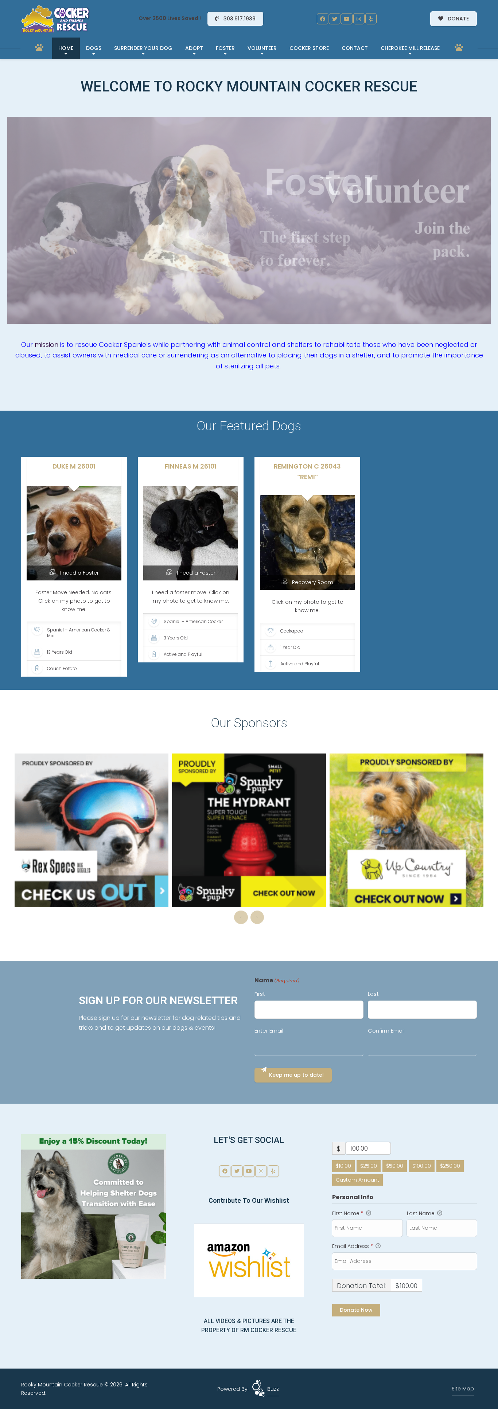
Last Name (421, 1213)
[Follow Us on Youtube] (347, 19)
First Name (347, 1213)
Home (65, 48)
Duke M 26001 (74, 466)
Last (373, 994)
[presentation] (241, 917)
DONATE (457, 18)
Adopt (194, 48)
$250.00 (450, 1166)
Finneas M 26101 (191, 466)
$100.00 (421, 1166)
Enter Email (268, 1030)
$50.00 (394, 1166)
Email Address (352, 1246)
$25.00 (368, 1166)
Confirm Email (386, 1030)
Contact (355, 48)
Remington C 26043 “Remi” (307, 471)
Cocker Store (309, 48)
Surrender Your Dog (143, 48)
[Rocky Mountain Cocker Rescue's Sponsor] (93, 1206)
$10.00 (343, 1166)
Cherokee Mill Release (410, 48)
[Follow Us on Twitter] (335, 19)
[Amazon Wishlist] (249, 1259)
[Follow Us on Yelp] (371, 19)
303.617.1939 (239, 18)
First (259, 994)
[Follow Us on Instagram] (359, 19)
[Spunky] (91, 830)
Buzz (273, 1389)
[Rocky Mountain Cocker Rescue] (55, 19)
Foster (225, 48)
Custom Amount (357, 1179)
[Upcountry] (249, 830)
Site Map (463, 1388)
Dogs (93, 48)
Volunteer (262, 48)
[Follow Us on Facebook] (322, 19)
